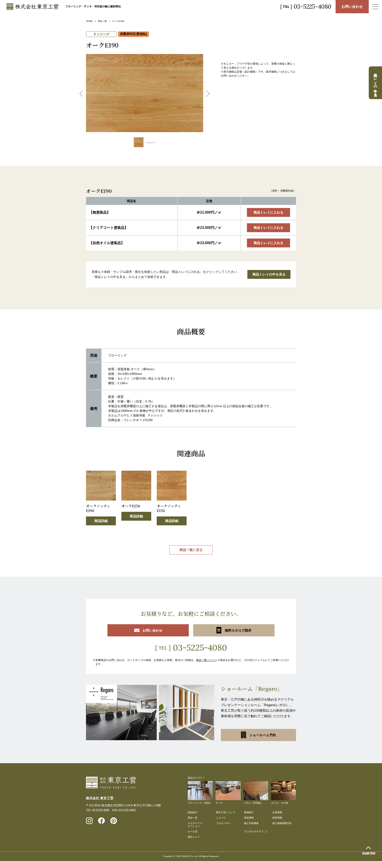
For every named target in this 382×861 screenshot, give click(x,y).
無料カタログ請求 (238, 630)
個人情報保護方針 (282, 823)
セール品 (192, 831)
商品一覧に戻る (191, 550)
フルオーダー (223, 823)
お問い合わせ (352, 6)
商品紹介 (192, 812)
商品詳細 (101, 521)
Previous (82, 93)
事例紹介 (249, 812)
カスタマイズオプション (195, 824)
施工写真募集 (251, 823)
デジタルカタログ (254, 831)
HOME (89, 21)
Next (206, 93)
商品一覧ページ (205, 660)
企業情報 (277, 812)
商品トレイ (194, 837)
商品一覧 (102, 21)
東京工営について (225, 812)
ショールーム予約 (262, 735)
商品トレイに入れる (268, 212)
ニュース (221, 817)
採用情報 (277, 817)
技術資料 (249, 817)
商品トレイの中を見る (269, 274)
